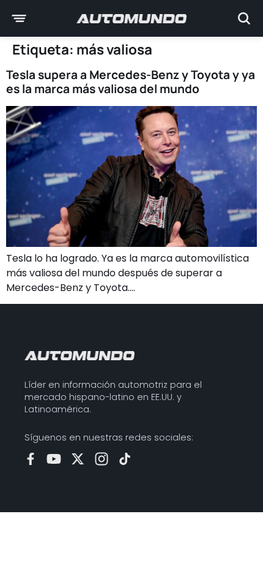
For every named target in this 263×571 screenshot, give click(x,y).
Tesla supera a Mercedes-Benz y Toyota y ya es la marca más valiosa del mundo (130, 82)
